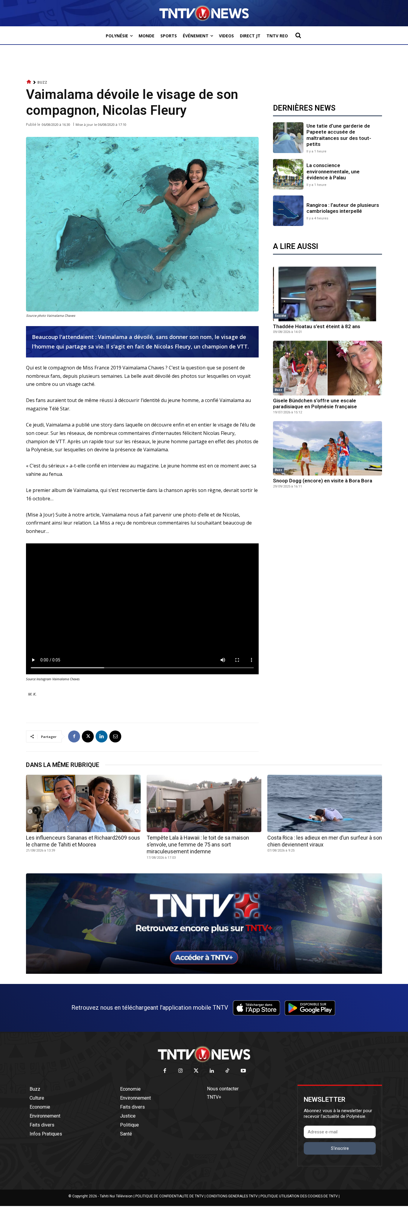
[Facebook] (74, 736)
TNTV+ (214, 1097)
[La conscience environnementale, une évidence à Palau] (288, 174)
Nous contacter (223, 1089)
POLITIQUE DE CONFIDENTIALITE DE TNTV (169, 1196)
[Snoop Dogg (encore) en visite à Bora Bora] (327, 448)
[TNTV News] (204, 1054)
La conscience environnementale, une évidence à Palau (333, 171)
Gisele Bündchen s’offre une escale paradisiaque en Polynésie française (315, 403)
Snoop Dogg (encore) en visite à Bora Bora (322, 481)
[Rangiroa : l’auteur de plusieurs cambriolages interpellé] (288, 210)
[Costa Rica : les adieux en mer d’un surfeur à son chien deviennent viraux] (324, 803)
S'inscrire (340, 1148)
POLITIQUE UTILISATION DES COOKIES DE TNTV (299, 1196)
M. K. (32, 694)
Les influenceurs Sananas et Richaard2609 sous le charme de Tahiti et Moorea (83, 841)
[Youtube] (243, 1071)
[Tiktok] (227, 1071)
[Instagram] (180, 1071)
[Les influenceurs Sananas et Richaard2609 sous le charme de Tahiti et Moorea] (83, 803)
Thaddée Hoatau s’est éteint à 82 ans (316, 326)
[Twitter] (196, 1071)
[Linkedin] (102, 736)
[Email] (115, 736)
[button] (298, 35)
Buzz (42, 82)
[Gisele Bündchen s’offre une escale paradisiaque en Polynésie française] (327, 368)
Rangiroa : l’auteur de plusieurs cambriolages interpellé (342, 208)
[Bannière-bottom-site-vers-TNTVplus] (204, 972)
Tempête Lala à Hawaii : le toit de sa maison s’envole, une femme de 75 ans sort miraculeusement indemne (198, 845)
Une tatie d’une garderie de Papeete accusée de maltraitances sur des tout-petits (338, 135)
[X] (88, 736)
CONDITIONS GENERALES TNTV (232, 1196)
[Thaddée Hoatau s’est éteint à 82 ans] (327, 294)
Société (280, 315)
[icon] (29, 82)
